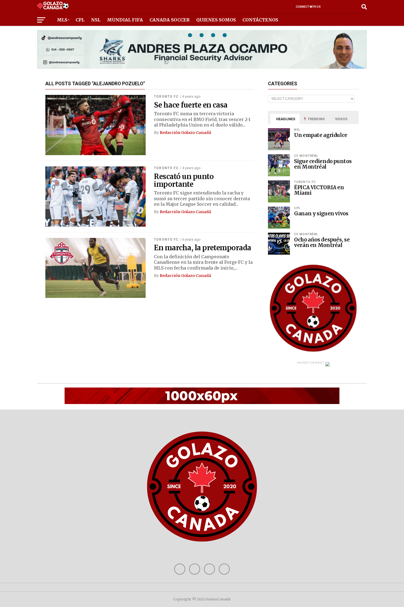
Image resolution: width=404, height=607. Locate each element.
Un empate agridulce (320, 135)
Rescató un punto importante (184, 180)
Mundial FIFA (125, 20)
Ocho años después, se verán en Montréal (322, 242)
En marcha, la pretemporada (202, 248)
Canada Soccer (170, 20)
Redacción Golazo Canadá (185, 132)
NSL (95, 20)
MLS (62, 20)
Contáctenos (260, 20)
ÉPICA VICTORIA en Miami (319, 190)
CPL (80, 20)
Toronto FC (166, 96)
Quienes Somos (216, 20)
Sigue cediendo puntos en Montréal (323, 164)
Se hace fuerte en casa (191, 105)
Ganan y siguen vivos (321, 213)
